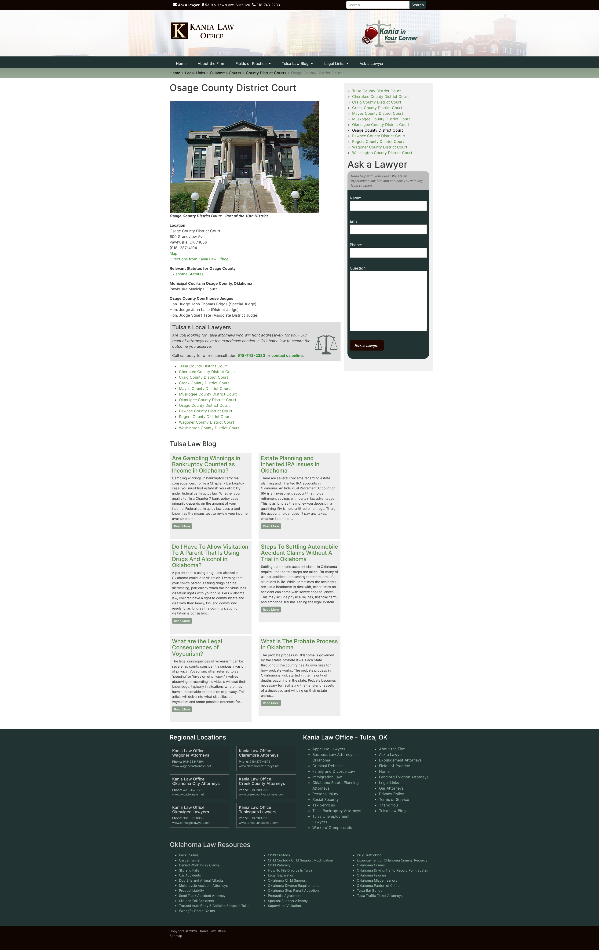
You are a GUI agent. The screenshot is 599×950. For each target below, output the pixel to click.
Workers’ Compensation (333, 827)
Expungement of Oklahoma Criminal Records (392, 860)
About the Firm (211, 63)
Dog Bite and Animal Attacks (201, 880)
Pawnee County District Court (205, 411)
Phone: (356, 244)
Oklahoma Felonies (372, 875)
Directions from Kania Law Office (199, 259)
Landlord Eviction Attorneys (403, 777)
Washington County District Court (209, 427)
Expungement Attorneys (400, 760)
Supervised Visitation (284, 906)
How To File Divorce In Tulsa (290, 870)
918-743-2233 (268, 5)
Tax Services (323, 805)
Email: (355, 221)
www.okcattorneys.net (188, 794)
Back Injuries (189, 855)
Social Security (325, 799)
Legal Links (334, 63)
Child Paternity (279, 865)
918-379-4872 (260, 761)
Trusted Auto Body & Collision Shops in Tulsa (214, 906)
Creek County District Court (204, 383)
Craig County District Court (203, 377)
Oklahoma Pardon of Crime (378, 885)
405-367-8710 (193, 789)
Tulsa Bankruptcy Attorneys (336, 810)
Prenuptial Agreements (285, 896)
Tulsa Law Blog (296, 63)
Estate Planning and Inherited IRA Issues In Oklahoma (290, 464)
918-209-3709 (260, 789)
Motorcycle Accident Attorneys (203, 885)
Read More (182, 526)
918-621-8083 (193, 818)
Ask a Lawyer (188, 5)
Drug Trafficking (369, 855)
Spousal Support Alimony (288, 900)
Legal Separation (281, 875)
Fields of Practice (252, 63)
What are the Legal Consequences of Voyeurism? (197, 647)
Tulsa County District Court (203, 366)
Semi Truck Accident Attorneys (203, 896)
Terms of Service (394, 799)
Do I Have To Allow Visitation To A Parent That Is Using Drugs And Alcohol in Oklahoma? (210, 556)
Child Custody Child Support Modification (300, 860)
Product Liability (191, 890)
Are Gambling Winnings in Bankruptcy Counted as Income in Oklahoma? (206, 464)
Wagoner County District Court (206, 422)
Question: (358, 268)
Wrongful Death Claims (197, 911)
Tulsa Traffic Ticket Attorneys (380, 896)
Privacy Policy (391, 793)
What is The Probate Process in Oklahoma (299, 644)
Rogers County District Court (205, 416)
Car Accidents (190, 875)
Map (173, 253)
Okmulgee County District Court (207, 399)
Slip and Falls (189, 870)
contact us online (287, 355)
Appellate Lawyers (328, 749)
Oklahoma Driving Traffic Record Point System (393, 870)
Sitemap (176, 936)
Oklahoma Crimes (371, 865)
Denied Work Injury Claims (199, 865)
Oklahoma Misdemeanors (377, 880)
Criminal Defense (327, 765)
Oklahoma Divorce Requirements (293, 885)
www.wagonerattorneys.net (191, 766)
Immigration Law (327, 777)
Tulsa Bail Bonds (369, 890)
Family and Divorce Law (333, 771)
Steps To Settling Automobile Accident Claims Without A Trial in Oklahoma (299, 552)
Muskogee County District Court (208, 394)
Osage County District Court (204, 405)
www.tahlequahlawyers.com (258, 822)
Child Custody (279, 855)
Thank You (388, 805)
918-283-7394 (193, 761)
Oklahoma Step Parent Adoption (293, 890)
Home (181, 63)
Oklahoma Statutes (186, 274)
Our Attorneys (391, 788)
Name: (355, 198)
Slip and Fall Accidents (196, 900)
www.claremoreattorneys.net (259, 766)
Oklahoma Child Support (287, 880)
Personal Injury (325, 793)
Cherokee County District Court (207, 371)
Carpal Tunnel (189, 860)
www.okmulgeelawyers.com (191, 822)
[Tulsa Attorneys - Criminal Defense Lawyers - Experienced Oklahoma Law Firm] (202, 31)
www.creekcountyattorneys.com (262, 794)
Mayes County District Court (204, 388)
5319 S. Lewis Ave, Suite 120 (227, 5)
